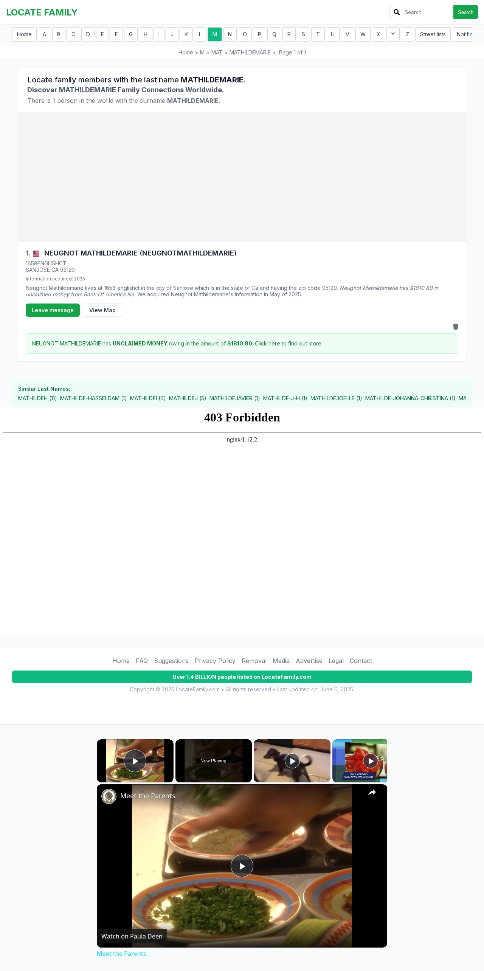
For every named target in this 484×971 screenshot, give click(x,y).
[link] (108, 796)
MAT (217, 52)
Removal (254, 660)
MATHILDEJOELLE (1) (336, 398)
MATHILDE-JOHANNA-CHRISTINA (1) (410, 398)
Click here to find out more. (289, 343)
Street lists (433, 34)
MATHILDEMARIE (250, 52)
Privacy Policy (215, 660)
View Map (102, 310)
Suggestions (171, 660)
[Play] (292, 760)
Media (281, 660)
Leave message (53, 310)
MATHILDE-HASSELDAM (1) (93, 398)
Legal (336, 660)
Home (24, 34)
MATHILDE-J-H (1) (285, 398)
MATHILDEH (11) (37, 398)
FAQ (142, 660)
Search (465, 12)
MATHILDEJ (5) (187, 398)
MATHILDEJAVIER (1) (234, 398)
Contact (361, 660)
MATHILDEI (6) (148, 398)
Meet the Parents (147, 795)
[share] (372, 792)
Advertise (309, 660)
